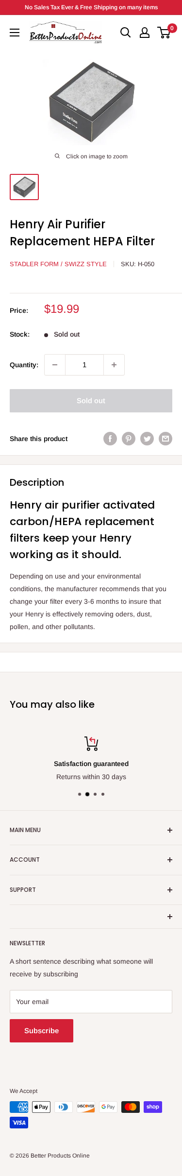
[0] (164, 32)
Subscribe (41, 1030)
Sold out (91, 400)
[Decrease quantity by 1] (55, 365)
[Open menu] (14, 32)
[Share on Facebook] (110, 438)
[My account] (144, 32)
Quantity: (24, 365)
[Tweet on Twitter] (147, 438)
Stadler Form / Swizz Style (58, 264)
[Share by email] (165, 438)
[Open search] (125, 32)
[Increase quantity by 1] (114, 365)
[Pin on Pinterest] (128, 438)
